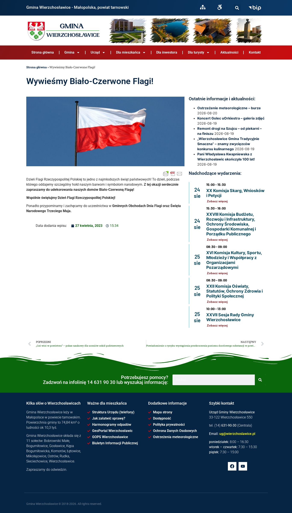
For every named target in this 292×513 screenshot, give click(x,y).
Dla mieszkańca (128, 52)
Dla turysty (196, 52)
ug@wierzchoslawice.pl (237, 434)
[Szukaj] (237, 7)
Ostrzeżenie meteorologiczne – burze (229, 108)
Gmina (69, 52)
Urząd (95, 52)
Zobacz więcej (217, 201)
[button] (237, 7)
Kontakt (255, 52)
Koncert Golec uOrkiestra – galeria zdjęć (230, 118)
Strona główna (42, 52)
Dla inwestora (166, 52)
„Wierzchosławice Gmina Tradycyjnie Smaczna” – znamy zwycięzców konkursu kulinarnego (228, 144)
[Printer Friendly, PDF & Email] (172, 174)
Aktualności (229, 52)
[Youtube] (243, 466)
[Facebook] (232, 466)
